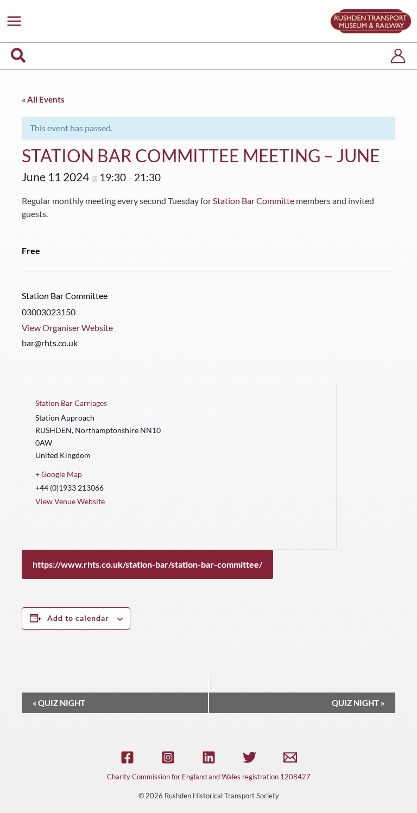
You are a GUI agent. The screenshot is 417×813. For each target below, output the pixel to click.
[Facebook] (127, 757)
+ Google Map (58, 474)
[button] (19, 56)
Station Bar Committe (253, 200)
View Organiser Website (67, 327)
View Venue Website (70, 501)
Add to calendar (78, 618)
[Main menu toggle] (14, 21)
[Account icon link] (398, 56)
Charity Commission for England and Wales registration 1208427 (209, 776)
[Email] (290, 757)
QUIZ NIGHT (59, 703)
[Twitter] (249, 757)
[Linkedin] (209, 757)
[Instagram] (168, 757)
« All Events (43, 99)
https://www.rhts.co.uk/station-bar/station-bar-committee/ (147, 564)
